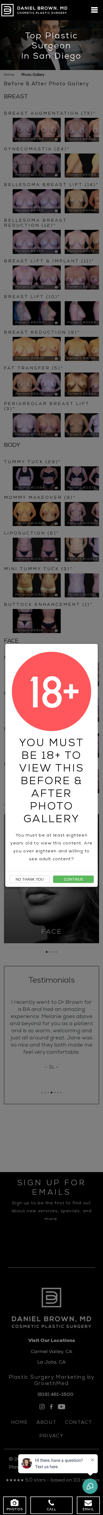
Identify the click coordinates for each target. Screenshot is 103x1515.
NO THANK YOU (30, 879)
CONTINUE (73, 879)
